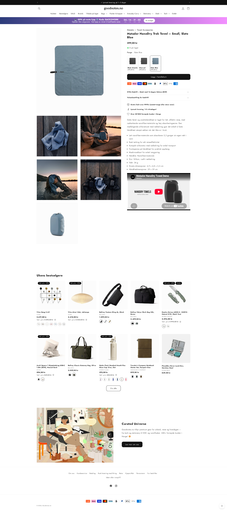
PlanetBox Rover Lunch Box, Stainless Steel (173, 367)
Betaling (92, 473)
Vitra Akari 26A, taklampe (78, 312)
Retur (121, 473)
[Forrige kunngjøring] (37, 2)
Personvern (140, 473)
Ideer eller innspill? (113, 477)
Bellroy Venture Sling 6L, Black (111, 312)
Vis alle (113, 388)
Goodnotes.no (46, 506)
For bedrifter (152, 473)
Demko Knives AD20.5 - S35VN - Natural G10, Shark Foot (175, 313)
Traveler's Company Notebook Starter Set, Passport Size (142, 366)
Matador (130, 30)
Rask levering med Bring (107, 473)
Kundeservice (82, 473)
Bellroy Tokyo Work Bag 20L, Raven (142, 313)
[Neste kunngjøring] (189, 2)
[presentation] (64, 324)
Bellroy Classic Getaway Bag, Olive (82, 365)
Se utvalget (149, 20)
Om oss (71, 473)
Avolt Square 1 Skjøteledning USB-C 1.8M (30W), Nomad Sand (51, 366)
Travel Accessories (145, 30)
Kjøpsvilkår (129, 473)
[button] (39, 8)
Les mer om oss (132, 444)
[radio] (132, 63)
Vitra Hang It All (43, 312)
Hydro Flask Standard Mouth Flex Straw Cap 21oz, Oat (112, 366)
